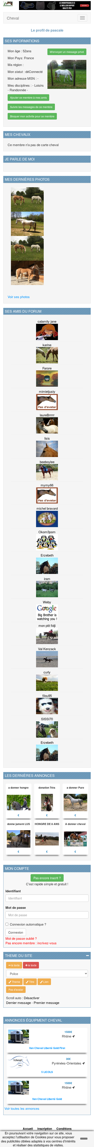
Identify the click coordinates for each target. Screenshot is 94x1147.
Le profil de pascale (47, 30)
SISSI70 (47, 719)
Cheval (13, 18)
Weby (47, 602)
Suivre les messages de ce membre (31, 107)
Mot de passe (15, 907)
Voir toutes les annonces (21, 1108)
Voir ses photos (19, 296)
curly (47, 672)
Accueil (28, 1129)
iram (47, 578)
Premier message (46, 1002)
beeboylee (47, 461)
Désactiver (31, 997)
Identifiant (13, 891)
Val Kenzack (47, 648)
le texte (15, 965)
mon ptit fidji (47, 625)
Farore (47, 368)
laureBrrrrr (47, 415)
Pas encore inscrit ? (47, 878)
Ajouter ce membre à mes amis (28, 97)
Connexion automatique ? (28, 924)
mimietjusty (47, 391)
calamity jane (47, 321)
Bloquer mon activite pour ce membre (32, 116)
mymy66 (47, 485)
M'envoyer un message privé (67, 52)
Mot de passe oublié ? (21, 938)
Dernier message (18, 1002)
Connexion (15, 932)
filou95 (47, 695)
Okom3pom (47, 532)
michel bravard (47, 508)
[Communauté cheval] (7, 3)
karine (47, 344)
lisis (47, 438)
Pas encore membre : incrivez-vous (31, 943)
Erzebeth (47, 555)
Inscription (44, 1129)
